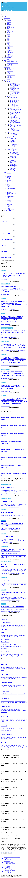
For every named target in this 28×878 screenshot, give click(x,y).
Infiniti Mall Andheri (14, 144)
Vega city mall (13, 83)
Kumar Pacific (13, 168)
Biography (9, 176)
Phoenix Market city (14, 107)
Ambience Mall (13, 120)
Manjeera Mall (13, 127)
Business (9, 177)
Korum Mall (12, 150)
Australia (9, 22)
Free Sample (9, 64)
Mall (5, 80)
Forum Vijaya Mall (14, 105)
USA (8, 206)
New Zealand (10, 46)
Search (2, 263)
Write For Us (7, 5)
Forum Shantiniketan (14, 91)
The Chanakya (13, 115)
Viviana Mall (13, 156)
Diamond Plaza (13, 133)
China (8, 28)
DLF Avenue (13, 116)
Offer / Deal (9, 65)
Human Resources (11, 188)
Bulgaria (9, 24)
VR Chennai (13, 104)
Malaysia (9, 43)
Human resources (11, 75)
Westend (12, 160)
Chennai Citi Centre (14, 100)
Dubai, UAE (10, 31)
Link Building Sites (11, 193)
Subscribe (17, 838)
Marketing (9, 194)
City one (12, 169)
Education (9, 69)
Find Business (7, 19)
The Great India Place (15, 112)
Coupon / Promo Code (12, 61)
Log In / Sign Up (8, 10)
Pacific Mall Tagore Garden (16, 119)
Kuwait (8, 42)
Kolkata (8, 132)
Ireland (8, 39)
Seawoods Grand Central (15, 154)
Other (8, 197)
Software (9, 201)
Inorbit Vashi (13, 157)
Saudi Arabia (10, 52)
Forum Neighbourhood (15, 92)
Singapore (9, 54)
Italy (8, 40)
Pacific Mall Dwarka (14, 117)
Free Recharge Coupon (12, 63)
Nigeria (8, 47)
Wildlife (8, 208)
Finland (8, 34)
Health (8, 73)
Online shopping (10, 196)
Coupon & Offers (8, 60)
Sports (8, 202)
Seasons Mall (13, 164)
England (9, 32)
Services (9, 76)
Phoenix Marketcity (14, 146)
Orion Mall (12, 87)
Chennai (9, 96)
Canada (8, 26)
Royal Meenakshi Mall (15, 84)
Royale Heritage (13, 165)
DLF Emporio (13, 121)
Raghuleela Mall (13, 153)
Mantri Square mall (14, 88)
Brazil (8, 23)
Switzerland (9, 56)
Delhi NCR (9, 108)
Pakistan (9, 48)
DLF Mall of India (14, 113)
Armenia (9, 20)
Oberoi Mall (12, 141)
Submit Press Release (9, 7)
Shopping (9, 200)
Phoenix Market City (14, 85)
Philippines (9, 50)
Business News (10, 68)
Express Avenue (13, 101)
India (8, 38)
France (8, 35)
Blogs (5, 172)
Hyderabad (9, 124)
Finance (8, 72)
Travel (8, 79)
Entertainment (10, 71)
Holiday (8, 186)
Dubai (8, 30)
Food (8, 184)
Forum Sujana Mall (14, 131)
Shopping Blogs (10, 209)
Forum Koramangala (14, 93)
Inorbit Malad (13, 142)
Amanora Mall (13, 170)
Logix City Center (14, 111)
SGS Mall (12, 162)
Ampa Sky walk (13, 97)
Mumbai (9, 137)
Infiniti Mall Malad (14, 145)
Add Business (7, 18)
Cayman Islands (10, 27)
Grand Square (13, 99)
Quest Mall (12, 136)
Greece (8, 36)
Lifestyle (9, 192)
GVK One (12, 128)
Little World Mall (14, 152)
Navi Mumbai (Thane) (12, 149)
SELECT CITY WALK (15, 123)
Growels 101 (13, 140)
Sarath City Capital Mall (15, 125)
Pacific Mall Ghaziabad (15, 109)
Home (5, 2)
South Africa (10, 55)
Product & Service (8, 210)
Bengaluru (9, 81)
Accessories (9, 173)
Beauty (8, 174)
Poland (8, 51)
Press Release (7, 67)
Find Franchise (7, 57)
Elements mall (13, 95)
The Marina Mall (14, 103)
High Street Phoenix (14, 139)
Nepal (8, 44)
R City (11, 148)
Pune (8, 158)
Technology (9, 77)
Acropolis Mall (13, 135)
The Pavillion (13, 161)
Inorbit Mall (12, 89)
